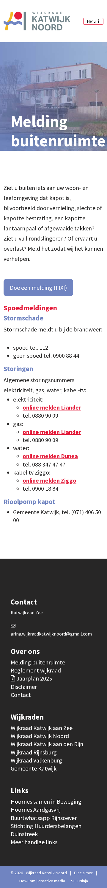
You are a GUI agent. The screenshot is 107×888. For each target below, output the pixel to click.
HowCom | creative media (42, 881)
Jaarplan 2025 (34, 678)
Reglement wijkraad (36, 670)
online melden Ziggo (49, 480)
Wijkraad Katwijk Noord (40, 736)
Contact (21, 694)
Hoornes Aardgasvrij (36, 809)
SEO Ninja (79, 881)
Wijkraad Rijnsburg (34, 752)
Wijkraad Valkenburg (36, 760)
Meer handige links (34, 842)
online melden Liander (52, 407)
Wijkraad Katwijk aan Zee (42, 728)
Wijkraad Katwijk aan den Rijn (47, 744)
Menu (92, 21)
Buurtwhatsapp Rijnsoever (44, 818)
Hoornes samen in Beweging (46, 801)
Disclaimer (24, 686)
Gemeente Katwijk (33, 768)
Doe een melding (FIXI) (38, 287)
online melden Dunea (50, 456)
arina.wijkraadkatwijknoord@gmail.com (51, 634)
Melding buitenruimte (38, 662)
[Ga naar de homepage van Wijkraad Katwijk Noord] (37, 21)
